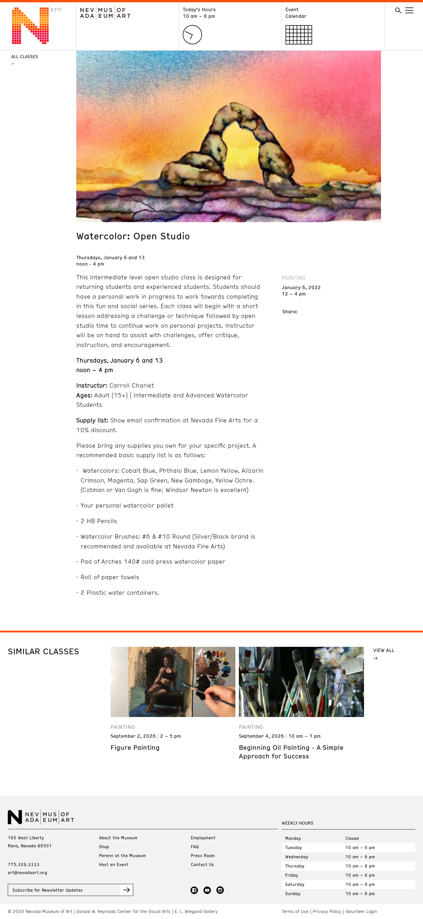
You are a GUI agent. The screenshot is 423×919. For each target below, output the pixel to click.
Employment (203, 837)
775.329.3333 (23, 864)
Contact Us (202, 864)
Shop (104, 846)
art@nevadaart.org (27, 872)
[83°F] (35, 42)
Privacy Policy (327, 911)
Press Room (203, 855)
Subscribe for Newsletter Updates (47, 890)
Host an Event (113, 864)
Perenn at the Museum (122, 855)
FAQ (195, 846)
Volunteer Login (361, 911)
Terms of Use (295, 911)
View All (383, 650)
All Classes (24, 56)
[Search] (398, 10)
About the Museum (118, 837)
